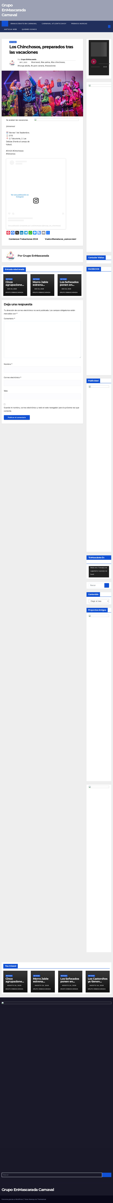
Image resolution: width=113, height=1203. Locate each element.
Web (6, 391)
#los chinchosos (58, 62)
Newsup (32, 1199)
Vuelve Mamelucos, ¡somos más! (60, 239)
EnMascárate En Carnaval (24, 24)
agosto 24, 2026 (14, 985)
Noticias (13, 42)
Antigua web (10, 29)
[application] (99, 572)
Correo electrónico (12, 377)
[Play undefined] (93, 61)
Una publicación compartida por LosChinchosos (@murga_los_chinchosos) (34, 226)
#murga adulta (24, 66)
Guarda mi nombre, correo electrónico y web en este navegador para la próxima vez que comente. (41, 409)
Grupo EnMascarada (28, 59)
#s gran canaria (37, 66)
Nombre (8, 364)
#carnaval (35, 62)
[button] (105, 26)
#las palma (45, 62)
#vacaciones (50, 66)
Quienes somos (29, 29)
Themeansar (41, 1199)
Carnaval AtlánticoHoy (54, 24)
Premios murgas (79, 24)
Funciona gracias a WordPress (12, 1199)
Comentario (9, 318)
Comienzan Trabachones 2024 (23, 239)
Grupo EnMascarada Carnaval (14, 10)
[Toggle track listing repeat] (102, 71)
